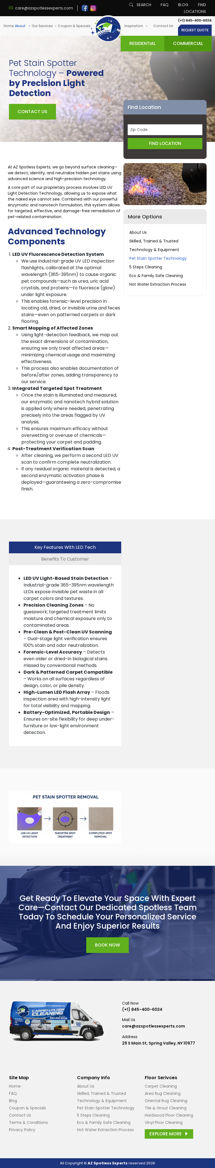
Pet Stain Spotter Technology (158, 258)
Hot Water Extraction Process (157, 284)
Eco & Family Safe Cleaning (156, 275)
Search (143, 5)
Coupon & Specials (74, 25)
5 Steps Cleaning (145, 267)
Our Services (42, 25)
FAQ (165, 5)
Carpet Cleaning (161, 1086)
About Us (138, 232)
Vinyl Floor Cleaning (164, 1122)
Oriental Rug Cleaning (166, 1100)
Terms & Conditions (28, 1122)
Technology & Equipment (154, 249)
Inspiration (134, 25)
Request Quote (195, 30)
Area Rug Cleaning (163, 1093)
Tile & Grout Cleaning (165, 1108)
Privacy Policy (22, 1130)
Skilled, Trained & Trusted (153, 241)
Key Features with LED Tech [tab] (65, 547)
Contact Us (163, 25)
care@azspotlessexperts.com (153, 1026)
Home (9, 25)
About (20, 25)
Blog (183, 5)
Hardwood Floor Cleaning (169, 1115)
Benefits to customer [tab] (65, 559)
